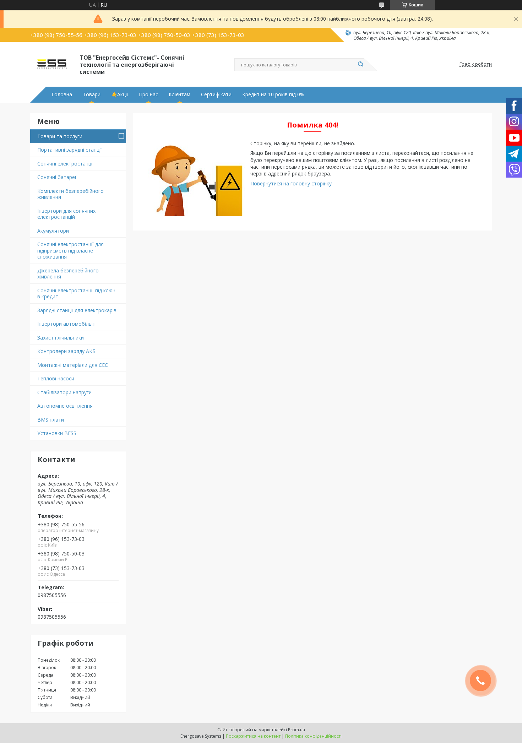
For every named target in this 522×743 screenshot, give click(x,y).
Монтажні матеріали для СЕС (72, 365)
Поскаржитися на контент (253, 736)
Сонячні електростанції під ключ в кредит (76, 293)
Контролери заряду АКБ (66, 351)
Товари (91, 94)
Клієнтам (179, 94)
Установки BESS (56, 433)
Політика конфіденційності (313, 736)
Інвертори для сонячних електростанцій (66, 214)
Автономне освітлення (65, 405)
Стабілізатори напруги (64, 392)
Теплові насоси (55, 378)
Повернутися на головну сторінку (291, 183)
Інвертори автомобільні (66, 323)
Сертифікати (216, 94)
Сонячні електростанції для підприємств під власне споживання (70, 250)
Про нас (148, 94)
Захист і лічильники (60, 337)
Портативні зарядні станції (69, 149)
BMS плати (50, 419)
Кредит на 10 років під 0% (273, 94)
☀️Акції (119, 94)
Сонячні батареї (56, 177)
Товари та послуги (59, 136)
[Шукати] (360, 64)
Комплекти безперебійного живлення (70, 194)
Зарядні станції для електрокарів (76, 310)
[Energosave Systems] (51, 64)
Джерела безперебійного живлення (68, 273)
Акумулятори (53, 230)
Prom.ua (296, 730)
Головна (61, 94)
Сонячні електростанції (65, 163)
